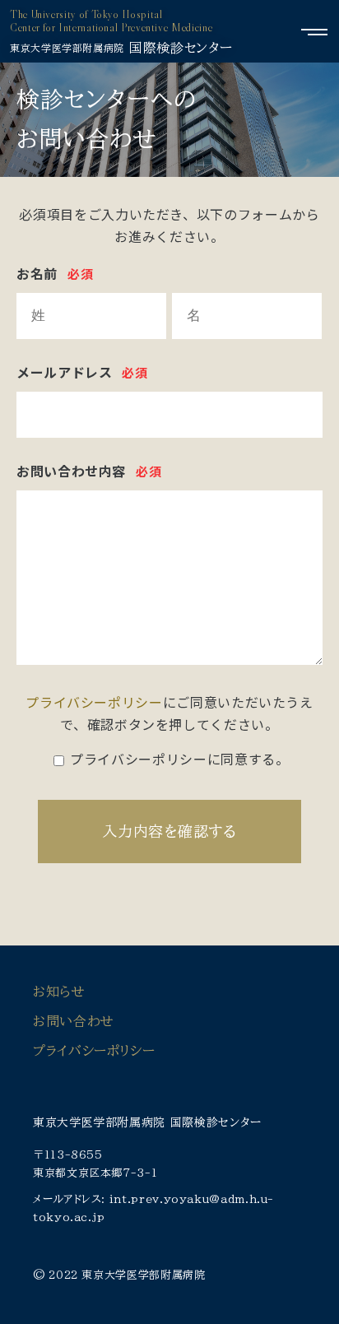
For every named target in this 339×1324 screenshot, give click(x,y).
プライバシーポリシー (94, 702)
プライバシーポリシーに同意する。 (179, 759)
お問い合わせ (73, 1021)
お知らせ (59, 991)
